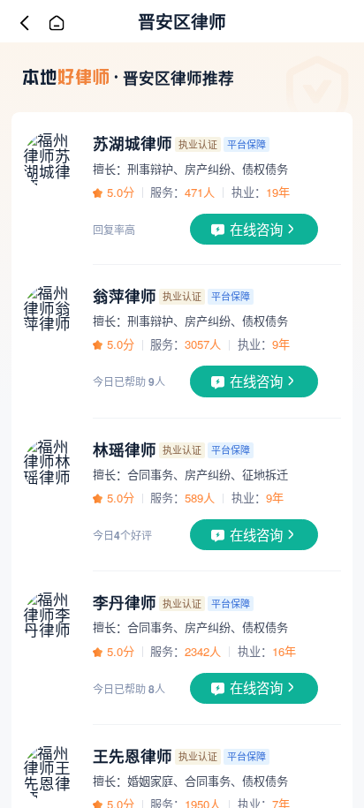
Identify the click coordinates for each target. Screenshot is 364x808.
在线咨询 (256, 228)
